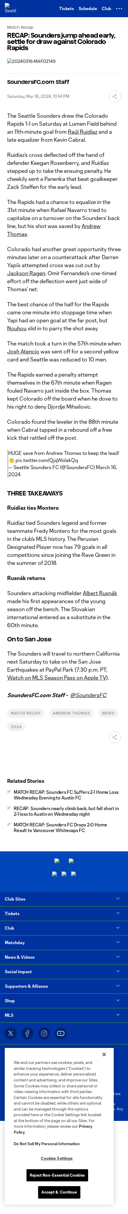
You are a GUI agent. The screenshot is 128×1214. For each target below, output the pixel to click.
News (108, 713)
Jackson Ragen (26, 273)
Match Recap (26, 713)
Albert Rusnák (100, 593)
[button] (119, 8)
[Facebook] (27, 1033)
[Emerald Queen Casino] (54, 874)
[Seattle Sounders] (10, 8)
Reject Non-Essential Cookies (57, 1175)
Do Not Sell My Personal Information (47, 1143)
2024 (16, 727)
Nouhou (16, 328)
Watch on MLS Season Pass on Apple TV (56, 677)
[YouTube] (61, 1033)
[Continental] (64, 874)
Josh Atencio (23, 351)
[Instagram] (44, 1033)
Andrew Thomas (71, 713)
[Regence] (73, 874)
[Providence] (56, 861)
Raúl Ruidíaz (82, 131)
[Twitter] (11, 1033)
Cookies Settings (57, 1158)
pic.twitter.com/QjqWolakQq (46, 460)
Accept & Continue (59, 1192)
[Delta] (71, 861)
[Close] (104, 1054)
